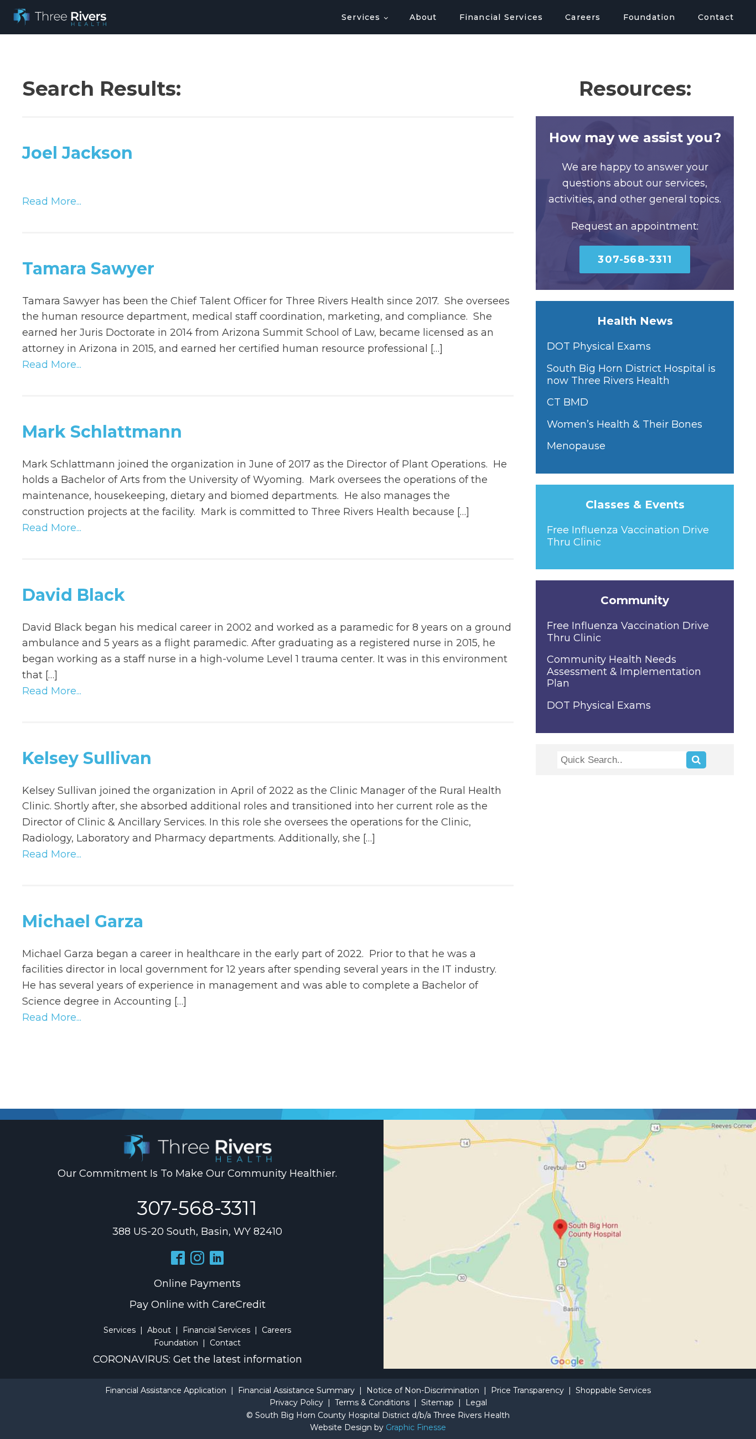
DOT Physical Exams (599, 346)
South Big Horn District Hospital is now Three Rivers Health (631, 375)
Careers (582, 17)
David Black (73, 595)
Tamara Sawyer (88, 268)
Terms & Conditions (372, 1402)
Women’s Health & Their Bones (624, 424)
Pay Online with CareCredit (198, 1304)
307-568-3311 (634, 259)
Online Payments (197, 1283)
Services (361, 17)
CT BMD (567, 402)
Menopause (576, 446)
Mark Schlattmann (102, 432)
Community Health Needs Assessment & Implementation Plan (624, 671)
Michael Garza (82, 921)
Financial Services (501, 17)
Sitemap (437, 1402)
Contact (716, 17)
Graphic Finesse (416, 1427)
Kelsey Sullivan (87, 758)
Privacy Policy (296, 1402)
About (423, 17)
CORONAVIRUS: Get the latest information (197, 1359)
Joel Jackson (77, 153)
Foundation (649, 17)
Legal (476, 1402)
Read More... (51, 201)
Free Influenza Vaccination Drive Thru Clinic (628, 536)
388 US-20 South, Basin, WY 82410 (197, 1231)
